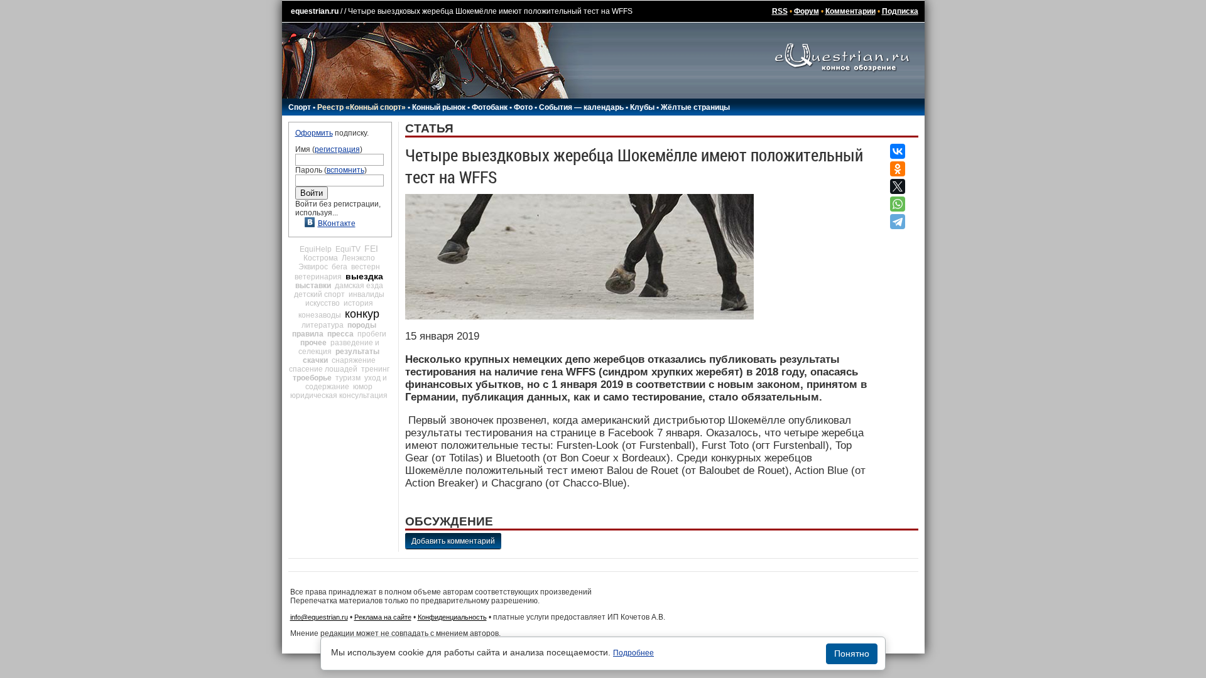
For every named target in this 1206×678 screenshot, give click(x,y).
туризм (348, 378)
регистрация (337, 149)
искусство (322, 303)
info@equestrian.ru (319, 617)
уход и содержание (346, 382)
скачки (315, 360)
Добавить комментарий (453, 541)
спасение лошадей (323, 369)
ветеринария (318, 276)
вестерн (365, 266)
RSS (780, 11)
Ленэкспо (358, 258)
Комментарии (850, 11)
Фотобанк (490, 107)
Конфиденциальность (452, 617)
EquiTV (348, 249)
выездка (364, 276)
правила (307, 334)
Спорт (299, 107)
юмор (362, 386)
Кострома (320, 258)
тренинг (375, 369)
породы (361, 325)
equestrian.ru (315, 11)
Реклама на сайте (382, 617)
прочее (313, 342)
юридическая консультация (339, 395)
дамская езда (359, 285)
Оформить (314, 133)
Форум (806, 11)
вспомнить (345, 170)
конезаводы (319, 315)
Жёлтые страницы (695, 107)
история (358, 303)
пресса (340, 334)
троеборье (312, 378)
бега (339, 266)
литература (323, 325)
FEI (371, 249)
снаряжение (354, 360)
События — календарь (581, 107)
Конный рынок (438, 107)
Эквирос (313, 266)
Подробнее (633, 652)
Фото (523, 107)
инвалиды (366, 294)
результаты (357, 351)
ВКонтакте (337, 223)
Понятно (851, 653)
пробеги (371, 334)
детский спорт (319, 294)
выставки (313, 285)
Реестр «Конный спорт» (361, 107)
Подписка (900, 11)
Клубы (642, 107)
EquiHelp (316, 249)
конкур (362, 314)
